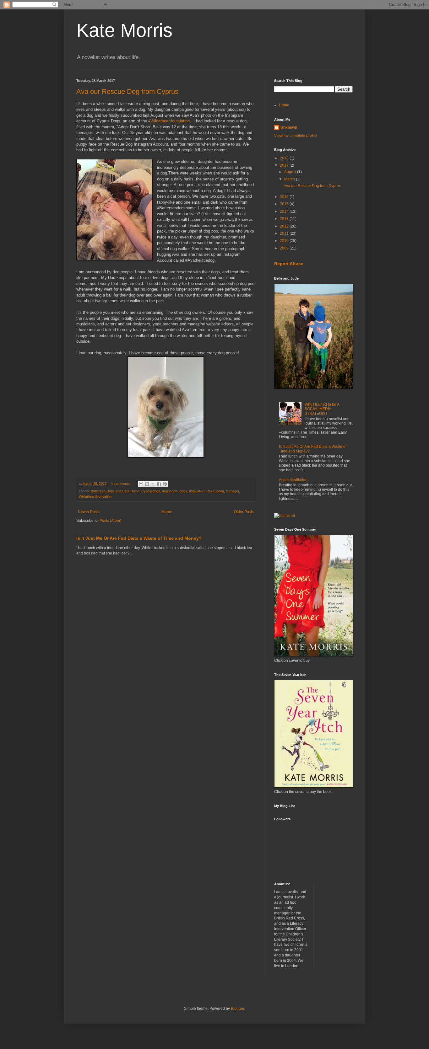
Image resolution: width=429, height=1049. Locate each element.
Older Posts (244, 512)
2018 (285, 158)
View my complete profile (295, 135)
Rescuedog (215, 491)
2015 (285, 204)
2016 (285, 197)
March (290, 179)
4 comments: (121, 483)
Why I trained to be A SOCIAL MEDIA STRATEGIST (322, 409)
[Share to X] (153, 484)
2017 (285, 165)
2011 (285, 233)
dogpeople (170, 491)
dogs (183, 491)
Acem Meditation (293, 480)
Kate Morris (124, 30)
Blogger (237, 1008)
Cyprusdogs (150, 491)
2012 (285, 226)
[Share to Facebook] (159, 484)
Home (167, 512)
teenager (232, 491)
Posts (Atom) (110, 520)
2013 (285, 219)
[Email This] (141, 484)
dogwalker (196, 491)
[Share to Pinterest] (165, 484)
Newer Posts (89, 512)
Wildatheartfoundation (170, 121)
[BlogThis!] (147, 484)
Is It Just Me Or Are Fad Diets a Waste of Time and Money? (139, 538)
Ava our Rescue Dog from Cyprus (127, 91)
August (290, 172)
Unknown (288, 127)
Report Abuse (288, 263)
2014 (285, 211)
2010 (285, 240)
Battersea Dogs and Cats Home (115, 491)
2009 (285, 248)
